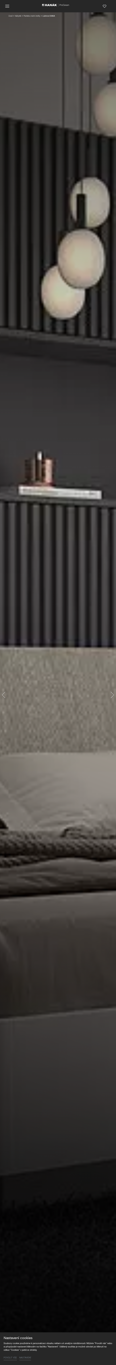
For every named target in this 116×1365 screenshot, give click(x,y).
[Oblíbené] (104, 6)
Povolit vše (10, 1357)
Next (112, 695)
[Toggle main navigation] (7, 6)
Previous (3, 695)
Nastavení (25, 1357)
